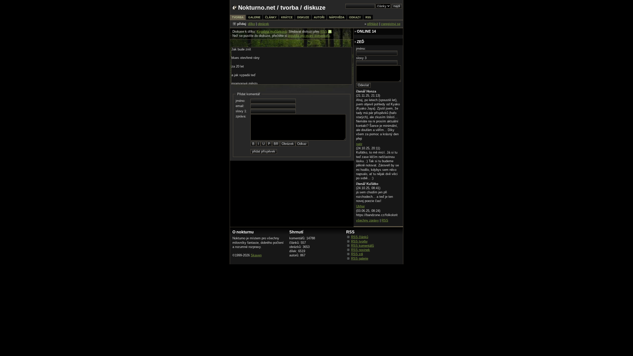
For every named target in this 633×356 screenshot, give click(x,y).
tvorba (289, 7)
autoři (319, 17)
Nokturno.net (256, 7)
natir (359, 144)
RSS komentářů (362, 245)
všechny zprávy (367, 220)
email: (240, 106)
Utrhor (360, 206)
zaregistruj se (390, 24)
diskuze (303, 17)
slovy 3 (361, 58)
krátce (287, 17)
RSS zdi (357, 254)
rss (368, 17)
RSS (323, 31)
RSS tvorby (359, 241)
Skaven (256, 255)
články (270, 17)
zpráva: (241, 116)
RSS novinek (360, 250)
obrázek (263, 24)
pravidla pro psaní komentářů (309, 36)
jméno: (240, 101)
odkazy (355, 17)
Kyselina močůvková (272, 31)
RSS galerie (359, 258)
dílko (251, 24)
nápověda (336, 17)
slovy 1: (241, 111)
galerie (254, 17)
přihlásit (372, 24)
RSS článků (359, 237)
